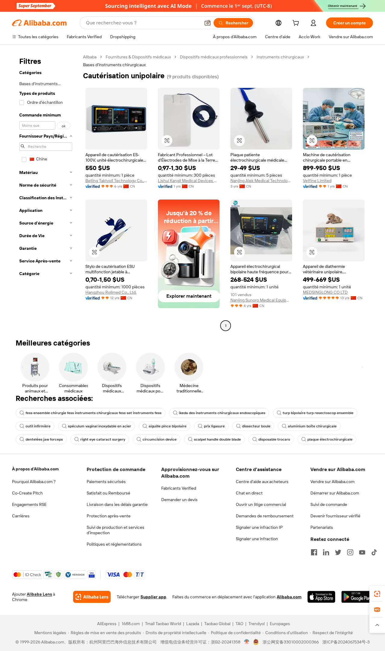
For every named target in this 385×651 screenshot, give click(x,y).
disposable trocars (274, 439)
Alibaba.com (289, 596)
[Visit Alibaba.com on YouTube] (362, 552)
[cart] (296, 23)
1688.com (131, 623)
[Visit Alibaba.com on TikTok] (374, 552)
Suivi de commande (328, 504)
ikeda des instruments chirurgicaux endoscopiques (222, 413)
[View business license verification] (247, 642)
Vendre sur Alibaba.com (332, 481)
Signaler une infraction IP (259, 527)
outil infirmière (38, 426)
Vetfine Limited (317, 180)
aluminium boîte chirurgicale (312, 426)
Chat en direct (249, 493)
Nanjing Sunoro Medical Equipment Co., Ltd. (261, 300)
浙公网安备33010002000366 (291, 642)
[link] (377, 594)
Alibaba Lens (39, 594)
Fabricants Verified (178, 488)
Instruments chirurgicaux (280, 56)
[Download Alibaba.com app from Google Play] (357, 597)
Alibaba (90, 56)
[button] (207, 22)
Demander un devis (179, 499)
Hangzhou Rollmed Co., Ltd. (111, 292)
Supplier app (153, 596)
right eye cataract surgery (102, 439)
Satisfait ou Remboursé (108, 493)
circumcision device (160, 439)
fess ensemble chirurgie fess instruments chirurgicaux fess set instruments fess (94, 413)
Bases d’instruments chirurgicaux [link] (114, 64)
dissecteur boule (256, 426)
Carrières (20, 515)
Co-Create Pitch (27, 493)
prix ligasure (214, 426)
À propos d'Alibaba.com (35, 469)
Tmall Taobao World (163, 623)
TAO (239, 623)
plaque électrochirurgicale (330, 439)
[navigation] (46, 192)
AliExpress (106, 623)
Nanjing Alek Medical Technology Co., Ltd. (261, 180)
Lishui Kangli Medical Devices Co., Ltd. (189, 180)
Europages (280, 623)
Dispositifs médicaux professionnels (214, 56)
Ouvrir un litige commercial (261, 504)
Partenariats (321, 527)
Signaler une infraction (257, 538)
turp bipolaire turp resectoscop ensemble (318, 413)
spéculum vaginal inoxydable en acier (99, 426)
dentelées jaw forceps (44, 439)
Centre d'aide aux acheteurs (262, 481)
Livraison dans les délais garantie (117, 504)
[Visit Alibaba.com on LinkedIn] (326, 552)
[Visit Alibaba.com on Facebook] (314, 552)
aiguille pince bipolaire (167, 426)
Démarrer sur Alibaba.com (334, 493)
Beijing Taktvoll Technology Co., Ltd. (116, 180)
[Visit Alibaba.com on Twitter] (338, 552)
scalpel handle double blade (217, 439)
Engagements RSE (29, 504)
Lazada (192, 623)
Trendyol (256, 623)
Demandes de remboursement (265, 515)
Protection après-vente (109, 515)
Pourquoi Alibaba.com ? (34, 481)
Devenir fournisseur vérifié (335, 515)
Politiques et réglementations (114, 544)
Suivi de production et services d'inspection (115, 530)
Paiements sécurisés (106, 481)
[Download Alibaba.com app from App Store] (321, 597)
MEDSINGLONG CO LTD (325, 292)
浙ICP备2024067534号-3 (346, 642)
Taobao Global (217, 623)
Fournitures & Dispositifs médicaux (138, 56)
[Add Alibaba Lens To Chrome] (92, 597)
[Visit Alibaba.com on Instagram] (350, 552)
